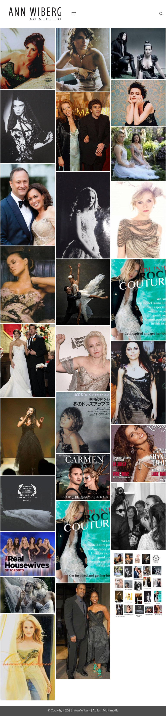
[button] (73, 13)
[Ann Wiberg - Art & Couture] (35, 14)
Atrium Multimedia (105, 710)
